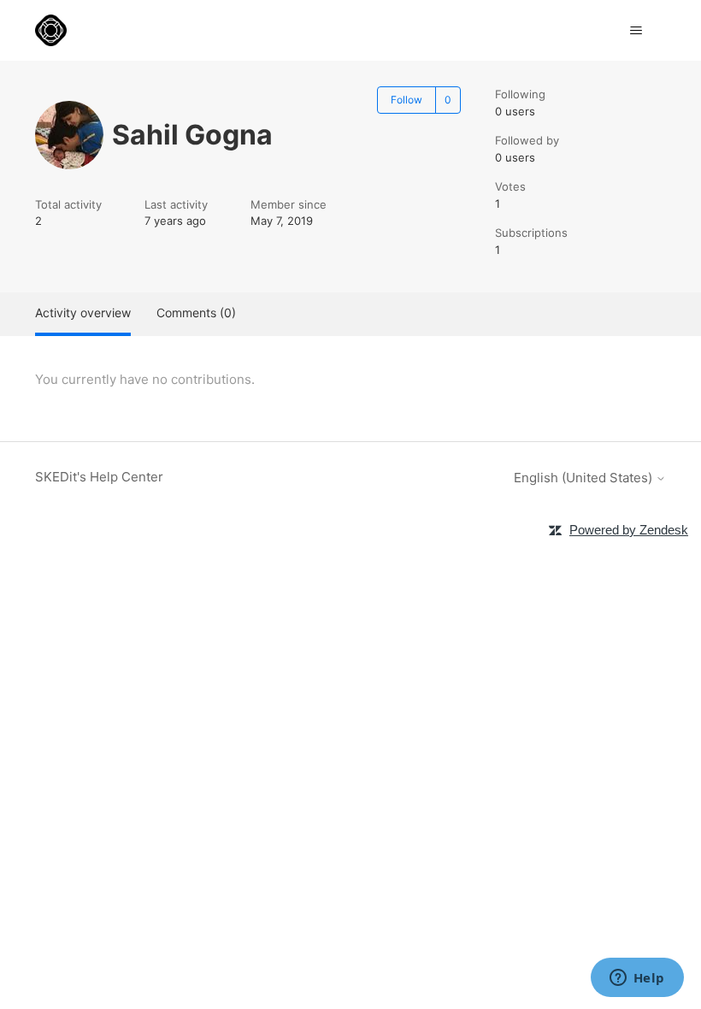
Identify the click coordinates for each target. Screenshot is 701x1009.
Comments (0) (196, 312)
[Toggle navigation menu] (635, 30)
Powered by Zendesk (628, 529)
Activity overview (83, 312)
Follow (406, 99)
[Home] (51, 30)
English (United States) (585, 477)
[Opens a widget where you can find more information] (637, 979)
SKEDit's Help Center (99, 477)
